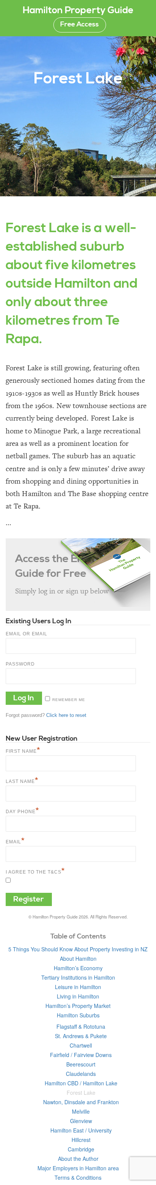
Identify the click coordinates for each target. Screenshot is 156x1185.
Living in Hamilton (78, 996)
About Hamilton (78, 958)
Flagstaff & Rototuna (80, 1026)
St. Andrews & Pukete (81, 1036)
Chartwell (81, 1045)
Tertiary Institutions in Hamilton (78, 977)
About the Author (78, 1158)
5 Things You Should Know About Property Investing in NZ (78, 949)
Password (20, 664)
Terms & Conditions (78, 1177)
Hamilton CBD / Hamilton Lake (81, 1083)
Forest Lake (81, 1092)
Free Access (79, 24)
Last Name (22, 780)
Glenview (81, 1121)
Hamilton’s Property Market (78, 1005)
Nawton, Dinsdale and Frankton (81, 1102)
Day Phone (22, 810)
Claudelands (81, 1073)
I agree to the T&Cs (35, 871)
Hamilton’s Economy (78, 968)
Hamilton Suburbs (78, 1015)
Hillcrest (81, 1139)
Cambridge (81, 1149)
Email (15, 840)
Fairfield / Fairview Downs (81, 1055)
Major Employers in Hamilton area (78, 1168)
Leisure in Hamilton (78, 987)
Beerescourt (80, 1064)
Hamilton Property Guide (78, 10)
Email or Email (26, 633)
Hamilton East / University (81, 1130)
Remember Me (68, 700)
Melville (81, 1111)
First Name (23, 750)
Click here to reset (66, 715)
